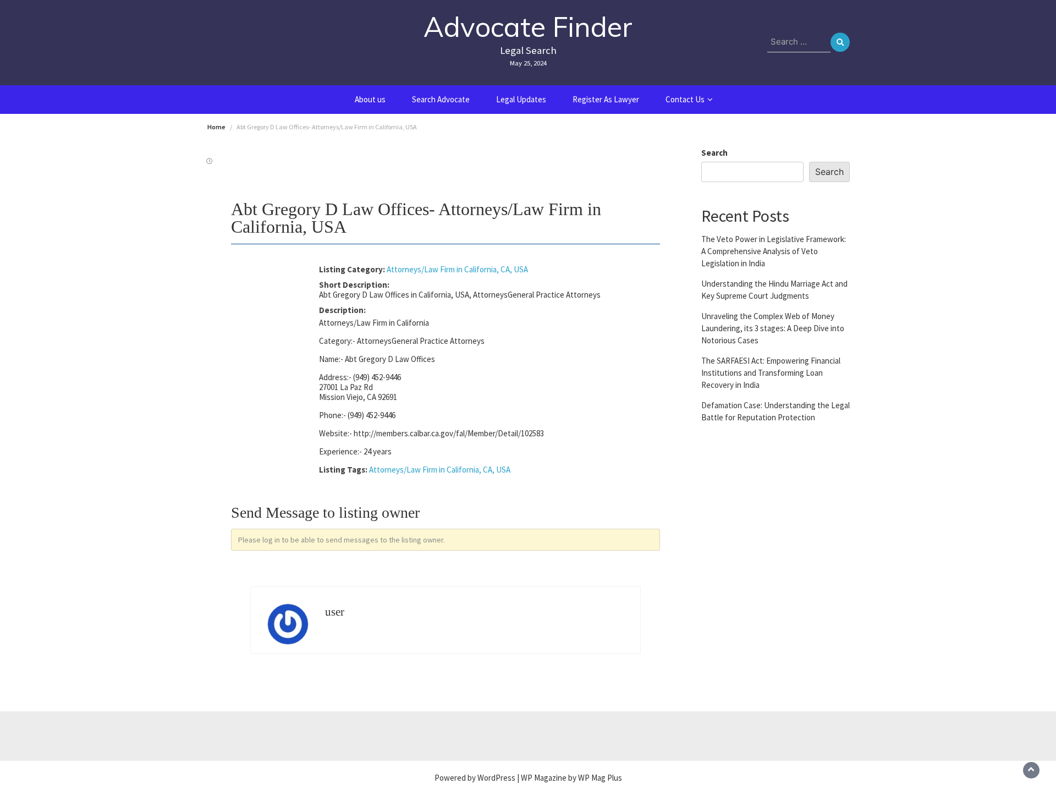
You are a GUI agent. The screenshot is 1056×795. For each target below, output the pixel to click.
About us (370, 99)
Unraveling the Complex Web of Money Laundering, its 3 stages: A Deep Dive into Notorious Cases (772, 327)
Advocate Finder (528, 26)
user (334, 611)
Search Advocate (441, 99)
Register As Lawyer (606, 99)
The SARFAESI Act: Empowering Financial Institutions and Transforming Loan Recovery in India (770, 372)
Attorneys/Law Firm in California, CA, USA (457, 269)
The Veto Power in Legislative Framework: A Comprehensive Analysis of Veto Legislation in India (773, 250)
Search (714, 152)
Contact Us (685, 99)
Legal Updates (521, 99)
